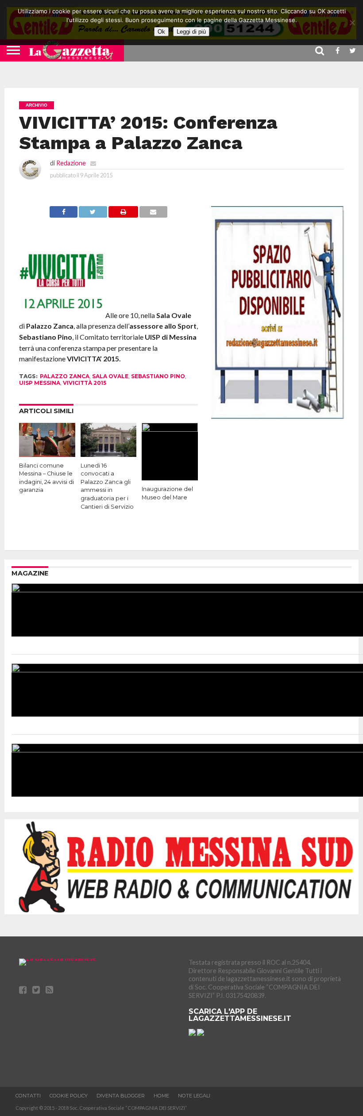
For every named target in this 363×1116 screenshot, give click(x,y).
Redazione (71, 163)
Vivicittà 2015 (84, 383)
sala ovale (110, 376)
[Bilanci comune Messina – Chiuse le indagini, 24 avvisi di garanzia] (47, 454)
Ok (161, 31)
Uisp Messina (39, 383)
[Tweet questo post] (93, 215)
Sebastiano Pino (158, 376)
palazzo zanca (64, 376)
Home (161, 1096)
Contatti (28, 1096)
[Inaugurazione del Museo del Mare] (170, 429)
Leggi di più (191, 31)
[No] (352, 22)
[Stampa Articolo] (123, 215)
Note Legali (194, 1096)
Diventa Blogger (121, 1096)
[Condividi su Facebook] (63, 215)
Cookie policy (69, 1096)
